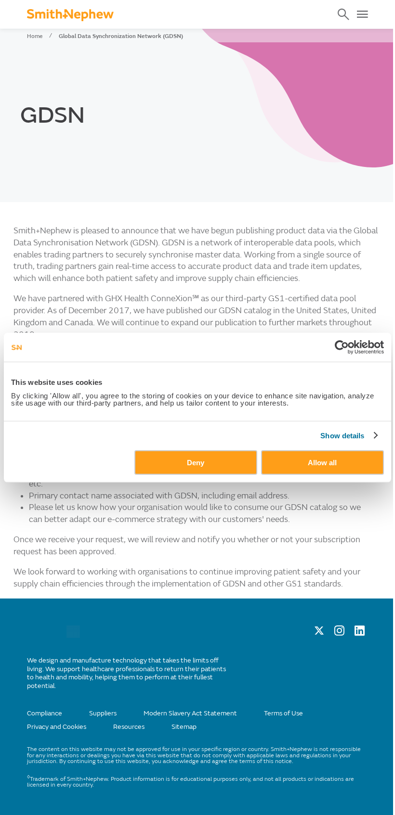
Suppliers (103, 713)
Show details (342, 435)
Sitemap (184, 727)
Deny (195, 462)
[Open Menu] (362, 14)
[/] (73, 636)
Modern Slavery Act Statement (190, 713)
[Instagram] (339, 633)
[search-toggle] (343, 14)
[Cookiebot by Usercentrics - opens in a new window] (342, 347)
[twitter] (319, 633)
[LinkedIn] (360, 633)
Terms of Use (283, 713)
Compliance (44, 713)
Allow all (322, 462)
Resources (129, 727)
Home (34, 36)
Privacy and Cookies (56, 727)
